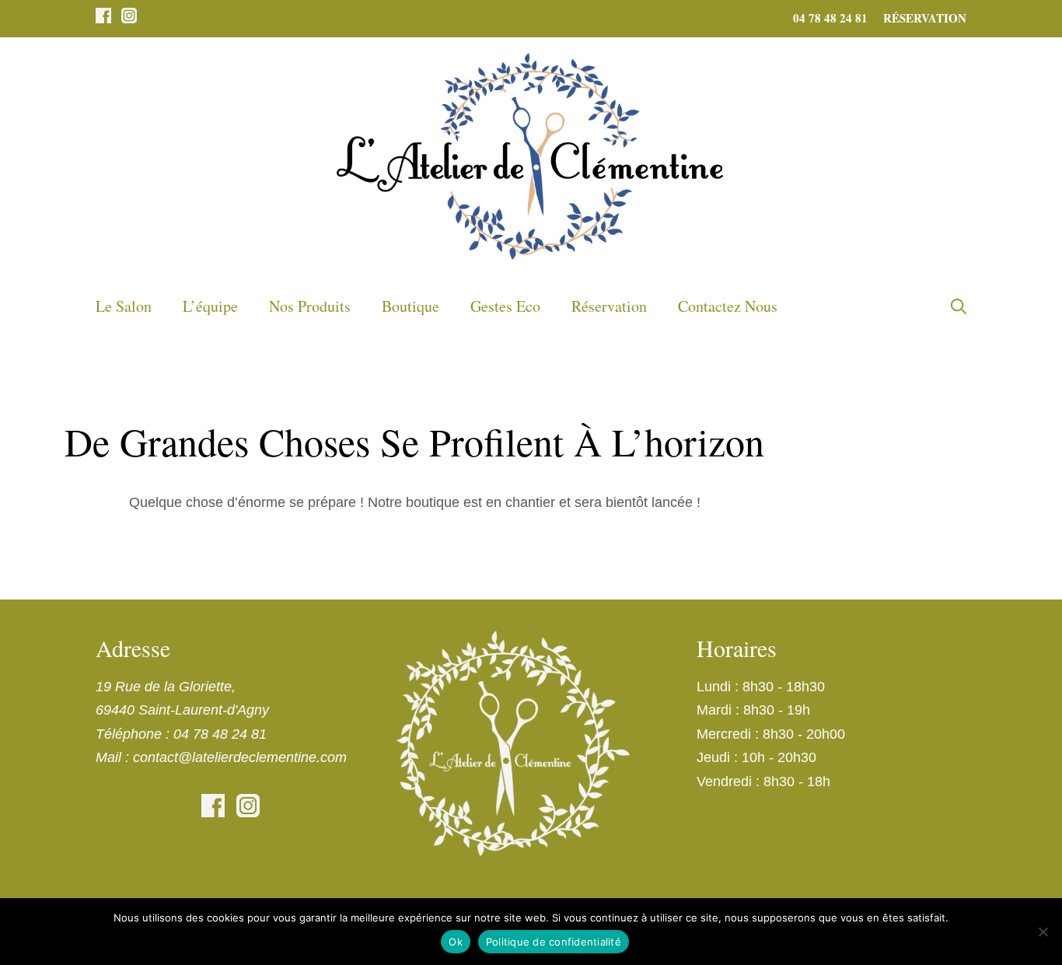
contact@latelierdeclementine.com (240, 757)
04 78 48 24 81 (830, 17)
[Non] (1042, 931)
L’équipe (210, 305)
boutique (410, 305)
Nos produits (310, 305)
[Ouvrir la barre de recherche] (958, 306)
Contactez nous (727, 305)
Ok (456, 941)
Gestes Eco (505, 305)
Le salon (124, 305)
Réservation (924, 17)
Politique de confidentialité (553, 941)
